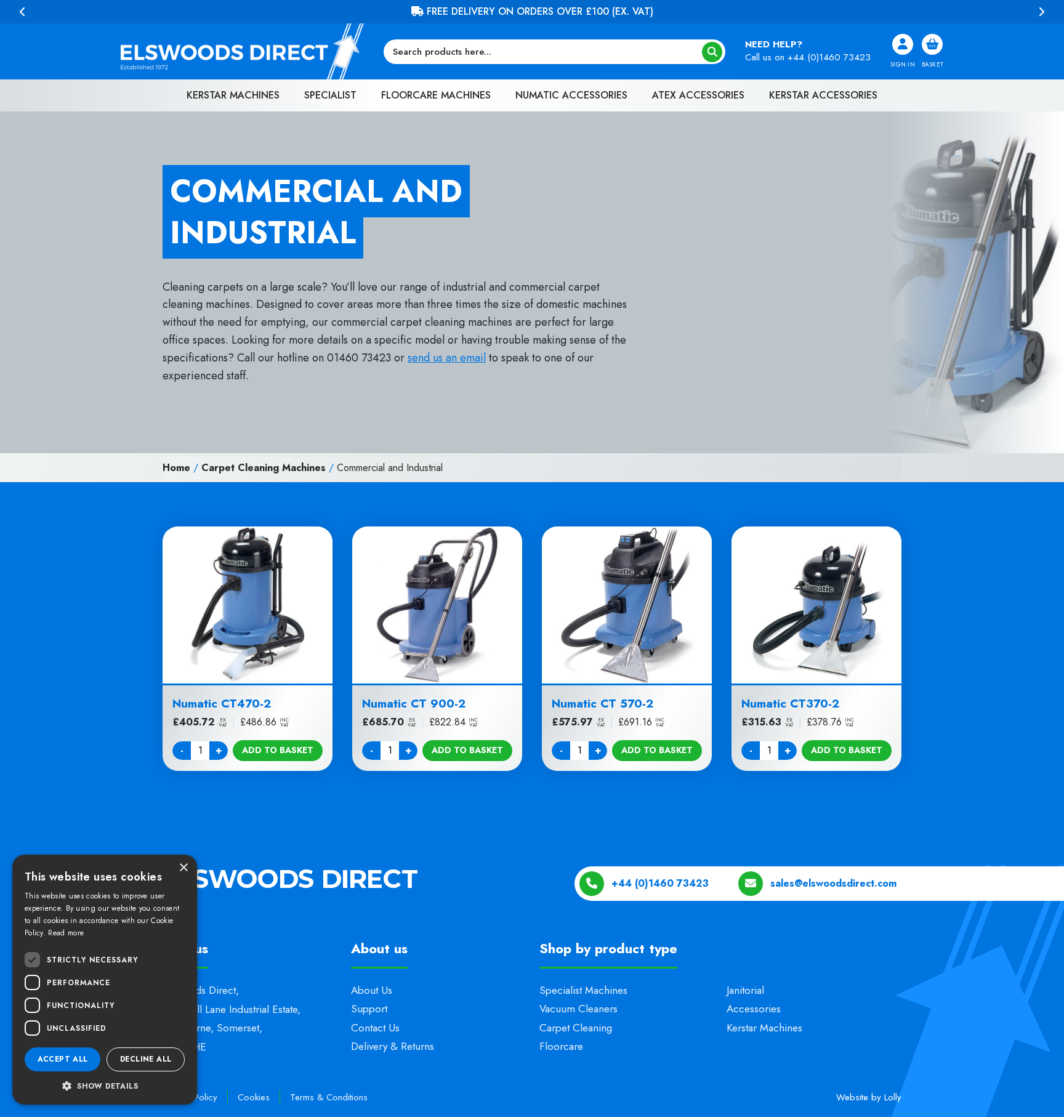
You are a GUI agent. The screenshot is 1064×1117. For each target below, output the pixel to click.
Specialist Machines (583, 990)
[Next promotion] (1041, 12)
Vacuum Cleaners (578, 1008)
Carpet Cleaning (575, 1027)
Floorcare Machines (436, 95)
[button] (105, 1085)
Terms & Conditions (329, 1097)
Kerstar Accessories (823, 95)
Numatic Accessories (571, 95)
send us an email (447, 358)
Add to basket (277, 750)
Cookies (254, 1097)
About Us (371, 990)
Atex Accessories (698, 95)
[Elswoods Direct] (242, 51)
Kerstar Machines (233, 95)
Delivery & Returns (392, 1046)
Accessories (754, 1008)
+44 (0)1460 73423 (829, 57)
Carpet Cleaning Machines (263, 468)
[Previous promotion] (23, 12)
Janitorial (745, 990)
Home (176, 468)
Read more (66, 932)
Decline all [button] (145, 1059)
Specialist (330, 95)
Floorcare (561, 1046)
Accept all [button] (63, 1059)
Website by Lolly (868, 1097)
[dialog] (104, 980)
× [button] (183, 868)
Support (369, 1008)
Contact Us (375, 1027)
